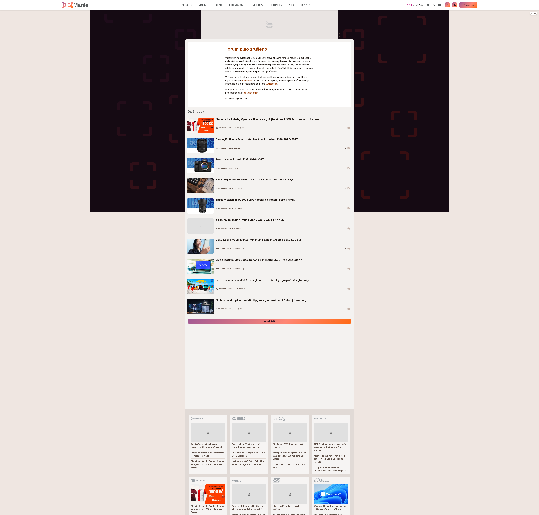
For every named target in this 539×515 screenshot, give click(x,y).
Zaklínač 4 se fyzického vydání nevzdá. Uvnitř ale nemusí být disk (206, 445)
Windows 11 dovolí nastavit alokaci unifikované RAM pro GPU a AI (330, 507)
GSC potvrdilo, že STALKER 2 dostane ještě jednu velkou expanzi (330, 469)
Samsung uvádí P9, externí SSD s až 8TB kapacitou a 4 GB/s (255, 179)
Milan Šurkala (221, 148)
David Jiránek (221, 309)
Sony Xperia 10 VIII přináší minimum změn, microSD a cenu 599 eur (258, 240)
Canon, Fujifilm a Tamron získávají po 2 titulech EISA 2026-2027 (257, 139)
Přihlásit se (468, 5)
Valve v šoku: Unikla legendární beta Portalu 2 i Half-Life (207, 454)
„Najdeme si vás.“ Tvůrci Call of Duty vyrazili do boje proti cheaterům (248, 463)
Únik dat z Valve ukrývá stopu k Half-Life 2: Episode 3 (249, 454)
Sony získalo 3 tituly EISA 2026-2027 (240, 159)
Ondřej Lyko (220, 248)
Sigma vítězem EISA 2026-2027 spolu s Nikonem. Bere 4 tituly (255, 199)
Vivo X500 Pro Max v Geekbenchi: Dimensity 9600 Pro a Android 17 (259, 260)
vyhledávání (271, 84)
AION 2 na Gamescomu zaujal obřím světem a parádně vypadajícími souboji (330, 447)
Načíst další (269, 321)
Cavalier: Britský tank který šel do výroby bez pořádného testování (247, 507)
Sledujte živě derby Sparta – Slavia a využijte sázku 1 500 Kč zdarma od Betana (267, 119)
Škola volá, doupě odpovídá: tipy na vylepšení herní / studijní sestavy (261, 300)
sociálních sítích (250, 93)
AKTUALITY (247, 80)
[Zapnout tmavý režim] (454, 4)
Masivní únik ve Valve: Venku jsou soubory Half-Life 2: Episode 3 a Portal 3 (329, 459)
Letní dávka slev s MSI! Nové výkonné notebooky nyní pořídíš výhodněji (262, 280)
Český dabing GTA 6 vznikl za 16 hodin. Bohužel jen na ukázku (246, 445)
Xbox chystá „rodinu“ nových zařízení (286, 507)
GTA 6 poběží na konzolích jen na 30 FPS (289, 466)
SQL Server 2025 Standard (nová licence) (288, 445)
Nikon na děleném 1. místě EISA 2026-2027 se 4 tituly (250, 220)
